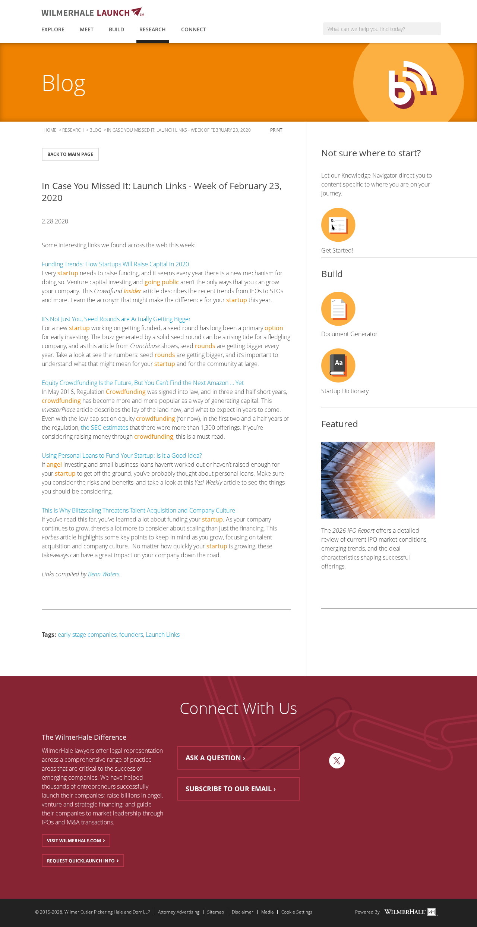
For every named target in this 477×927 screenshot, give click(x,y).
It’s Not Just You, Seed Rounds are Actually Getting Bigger (116, 319)
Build (116, 29)
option (274, 328)
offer (102, 750)
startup (67, 273)
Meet (87, 29)
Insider (132, 291)
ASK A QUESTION (213, 757)
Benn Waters (103, 574)
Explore (52, 29)
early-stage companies (87, 634)
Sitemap (215, 912)
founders (131, 634)
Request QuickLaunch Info (81, 861)
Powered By (367, 912)
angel (54, 464)
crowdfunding (61, 401)
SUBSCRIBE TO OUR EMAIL (229, 788)
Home (50, 130)
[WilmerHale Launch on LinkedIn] (319, 760)
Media (267, 912)
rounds (205, 346)
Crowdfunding (126, 392)
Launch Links (163, 634)
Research (152, 29)
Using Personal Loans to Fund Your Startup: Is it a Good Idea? (122, 455)
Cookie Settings (297, 912)
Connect (193, 29)
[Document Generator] (378, 309)
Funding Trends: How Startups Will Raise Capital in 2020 (115, 264)
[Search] (435, 28)
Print (277, 130)
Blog (95, 130)
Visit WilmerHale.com (74, 840)
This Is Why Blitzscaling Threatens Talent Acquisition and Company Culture (138, 510)
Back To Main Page (70, 154)
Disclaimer (242, 912)
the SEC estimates (104, 427)
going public (162, 282)
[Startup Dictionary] (378, 365)
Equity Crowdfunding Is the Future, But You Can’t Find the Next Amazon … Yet (143, 383)
